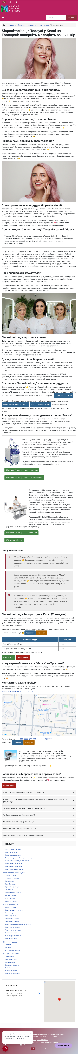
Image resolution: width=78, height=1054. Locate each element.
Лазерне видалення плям (13, 866)
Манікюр (8, 944)
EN (16, 2)
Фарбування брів (11, 959)
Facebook (30, 633)
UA (3, 2)
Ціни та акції (8, 657)
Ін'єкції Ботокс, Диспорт (13, 892)
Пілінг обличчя (10, 898)
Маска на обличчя (11, 901)
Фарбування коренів (12, 921)
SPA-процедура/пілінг (12, 950)
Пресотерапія (9, 881)
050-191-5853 (46, 739)
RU (10, 2)
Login (55, 1042)
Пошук (72, 17)
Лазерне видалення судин (14, 863)
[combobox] (56, 17)
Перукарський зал (10, 904)
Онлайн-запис (23, 657)
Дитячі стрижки (10, 916)
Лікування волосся (11, 938)
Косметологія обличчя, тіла (14, 873)
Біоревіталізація (10, 884)
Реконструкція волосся (13, 936)
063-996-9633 (22, 739)
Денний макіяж (10, 962)
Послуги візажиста (11, 954)
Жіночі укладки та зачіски (14, 910)
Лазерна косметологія (12, 849)
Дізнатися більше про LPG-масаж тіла (21, 533)
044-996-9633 (35, 739)
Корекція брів (9, 956)
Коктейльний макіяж (12, 965)
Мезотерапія (9, 889)
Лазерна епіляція (11, 852)
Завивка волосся (11, 933)
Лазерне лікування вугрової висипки (17, 861)
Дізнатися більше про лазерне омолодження (24, 478)
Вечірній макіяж (10, 968)
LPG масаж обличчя (12, 878)
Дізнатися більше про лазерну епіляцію (22, 470)
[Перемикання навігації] (3, 17)
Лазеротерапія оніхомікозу (14, 869)
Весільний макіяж (11, 971)
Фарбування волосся (12, 918)
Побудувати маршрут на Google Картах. (18, 691)
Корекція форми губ (12, 887)
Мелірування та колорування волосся (18, 924)
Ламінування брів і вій (12, 973)
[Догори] (74, 1050)
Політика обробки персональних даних (48, 1034)
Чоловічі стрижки (11, 913)
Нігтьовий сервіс (10, 942)
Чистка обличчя (10, 895)
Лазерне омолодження (13, 855)
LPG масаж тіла (10, 875)
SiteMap (53, 1037)
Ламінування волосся (12, 927)
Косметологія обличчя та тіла (15, 404)
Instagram (41, 633)
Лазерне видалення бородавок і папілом (19, 858)
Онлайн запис (63, 1046)
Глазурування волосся (13, 930)
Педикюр (8, 947)
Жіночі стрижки (10, 907)
